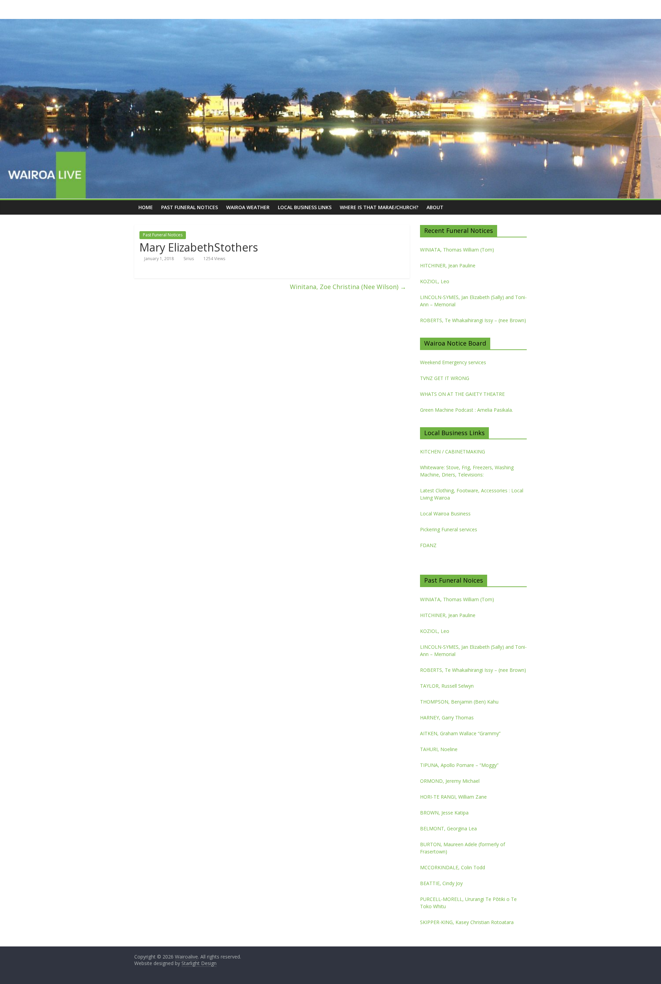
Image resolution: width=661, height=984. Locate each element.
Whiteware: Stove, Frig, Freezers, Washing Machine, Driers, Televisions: (467, 471)
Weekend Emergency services (453, 362)
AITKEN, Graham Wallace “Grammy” (460, 733)
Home (145, 207)
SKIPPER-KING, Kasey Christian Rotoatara (467, 922)
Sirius (188, 259)
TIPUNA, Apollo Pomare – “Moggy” (459, 765)
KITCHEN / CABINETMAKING (452, 451)
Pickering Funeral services (448, 529)
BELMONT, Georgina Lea (448, 828)
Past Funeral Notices (189, 207)
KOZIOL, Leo (434, 281)
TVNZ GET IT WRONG (444, 378)
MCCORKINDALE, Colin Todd (452, 867)
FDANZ (428, 545)
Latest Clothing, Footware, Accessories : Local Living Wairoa (471, 494)
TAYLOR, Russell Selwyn (447, 686)
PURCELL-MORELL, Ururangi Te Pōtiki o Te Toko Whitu (468, 903)
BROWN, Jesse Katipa (444, 812)
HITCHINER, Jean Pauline (447, 265)
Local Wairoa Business (445, 513)
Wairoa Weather (248, 207)
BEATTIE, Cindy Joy (441, 883)
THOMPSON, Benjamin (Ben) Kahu (459, 701)
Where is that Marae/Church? (379, 207)
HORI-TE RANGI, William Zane (453, 796)
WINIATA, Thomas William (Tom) (457, 249)
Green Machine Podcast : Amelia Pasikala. (466, 410)
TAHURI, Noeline (439, 749)
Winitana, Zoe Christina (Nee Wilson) (348, 287)
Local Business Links (305, 207)
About (435, 207)
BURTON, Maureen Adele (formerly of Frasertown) (462, 848)
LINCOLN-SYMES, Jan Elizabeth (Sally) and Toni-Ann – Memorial (473, 301)
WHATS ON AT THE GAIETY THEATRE (462, 394)
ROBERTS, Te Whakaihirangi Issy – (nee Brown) (473, 320)
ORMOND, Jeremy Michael (450, 781)
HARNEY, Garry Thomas (447, 717)
